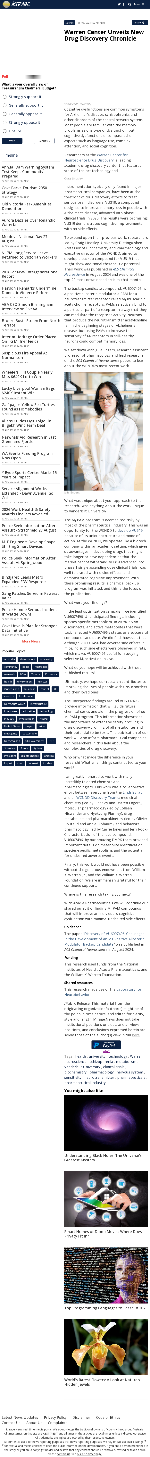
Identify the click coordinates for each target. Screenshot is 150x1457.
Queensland (11, 689)
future (24, 748)
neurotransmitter (99, 1077)
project (30, 726)
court (20, 763)
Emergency (10, 733)
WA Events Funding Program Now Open (27, 455)
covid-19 (9, 696)
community (10, 666)
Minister (42, 681)
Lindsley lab (133, 792)
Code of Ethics (108, 1417)
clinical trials (113, 1066)
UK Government (34, 741)
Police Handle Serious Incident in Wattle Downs (29, 612)
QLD (52, 741)
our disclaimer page (89, 1454)
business (29, 689)
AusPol (44, 718)
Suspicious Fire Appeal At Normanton (24, 355)
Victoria (35, 674)
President (10, 755)
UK (55, 689)
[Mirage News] (16, 4)
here (136, 1035)
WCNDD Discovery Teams (97, 797)
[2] (3, 1445)
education (29, 711)
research (9, 674)
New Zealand (12, 741)
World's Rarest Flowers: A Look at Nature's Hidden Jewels (102, 1382)
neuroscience (75, 1061)
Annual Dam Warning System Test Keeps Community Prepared (28, 172)
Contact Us (11, 1422)
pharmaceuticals (131, 1077)
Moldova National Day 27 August (24, 239)
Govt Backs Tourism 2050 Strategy (24, 190)
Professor (51, 674)
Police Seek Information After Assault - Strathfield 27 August (29, 528)
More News (31, 641)
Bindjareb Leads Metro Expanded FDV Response (24, 579)
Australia (9, 659)
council (45, 689)
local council (26, 696)
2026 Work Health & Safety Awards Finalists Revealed (26, 512)
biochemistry (75, 1072)
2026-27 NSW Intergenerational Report (30, 274)
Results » (44, 141)
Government (27, 659)
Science (69, 22)
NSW (23, 674)
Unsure (15, 131)
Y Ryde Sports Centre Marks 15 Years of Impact (29, 475)
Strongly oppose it (24, 122)
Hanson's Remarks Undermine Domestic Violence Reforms (29, 290)
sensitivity (72, 1077)
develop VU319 (130, 530)
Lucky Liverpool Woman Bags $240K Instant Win (28, 390)
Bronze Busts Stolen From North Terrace (31, 323)
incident (48, 763)
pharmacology (101, 1072)
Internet (33, 763)
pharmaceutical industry (85, 1082)
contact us (63, 1454)
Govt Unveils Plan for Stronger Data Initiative (29, 628)
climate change (30, 755)
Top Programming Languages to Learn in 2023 (106, 1308)
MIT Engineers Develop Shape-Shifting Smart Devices (29, 544)
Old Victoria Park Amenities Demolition (27, 206)
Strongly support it (25, 96)
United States (12, 726)
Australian (41, 666)
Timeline (10, 155)
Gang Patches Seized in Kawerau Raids (31, 595)
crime (42, 726)
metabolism (126, 1061)
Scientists (10, 748)
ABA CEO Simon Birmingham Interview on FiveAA (27, 306)
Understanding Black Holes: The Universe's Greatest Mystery (103, 1158)
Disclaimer (81, 1417)
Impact (8, 763)
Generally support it (26, 105)
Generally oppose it (25, 114)
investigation (27, 718)
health (80, 1056)
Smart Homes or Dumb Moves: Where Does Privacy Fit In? (103, 1234)
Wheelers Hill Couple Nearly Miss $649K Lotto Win (27, 374)
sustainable (30, 733)
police (25, 666)
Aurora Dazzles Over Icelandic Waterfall (28, 222)
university (97, 1056)
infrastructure (38, 704)
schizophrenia (101, 1061)
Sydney (38, 748)
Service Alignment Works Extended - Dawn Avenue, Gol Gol (28, 493)
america (49, 755)
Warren (136, 1056)
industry (9, 718)
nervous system (130, 1072)
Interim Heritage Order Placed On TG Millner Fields (29, 339)
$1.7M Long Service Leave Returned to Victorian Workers (29, 255)
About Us (34, 1422)
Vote (12, 141)
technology (117, 1056)
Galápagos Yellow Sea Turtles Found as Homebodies (28, 407)
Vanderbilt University (82, 1066)
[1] (145, 1441)
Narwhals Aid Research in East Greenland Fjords (29, 439)
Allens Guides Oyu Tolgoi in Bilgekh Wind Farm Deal (26, 423)
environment (24, 681)
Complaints (57, 1422)
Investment (11, 711)
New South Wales (14, 704)
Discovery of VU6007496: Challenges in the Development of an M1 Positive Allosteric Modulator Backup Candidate (104, 939)
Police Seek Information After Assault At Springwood (28, 560)
